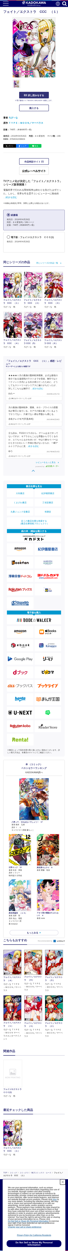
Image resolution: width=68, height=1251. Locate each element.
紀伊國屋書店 (47, 493)
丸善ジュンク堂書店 (20, 512)
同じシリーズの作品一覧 (47, 263)
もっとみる (32, 932)
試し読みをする (36, 95)
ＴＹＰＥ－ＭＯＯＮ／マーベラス (26, 123)
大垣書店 (20, 493)
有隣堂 (48, 512)
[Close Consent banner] (62, 1182)
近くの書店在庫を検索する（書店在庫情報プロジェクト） (34, 522)
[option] (13, 1079)
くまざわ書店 (20, 502)
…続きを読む (10, 197)
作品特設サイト (32, 161)
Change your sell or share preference (24, 1227)
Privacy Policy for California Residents (34, 1235)
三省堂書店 (47, 502)
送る (36, 146)
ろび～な (13, 117)
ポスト (11, 146)
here (55, 1199)
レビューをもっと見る (46, 462)
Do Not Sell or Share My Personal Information (28, 1221)
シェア (23, 146)
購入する (34, 108)
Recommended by (45, 941)
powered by (40, 466)
